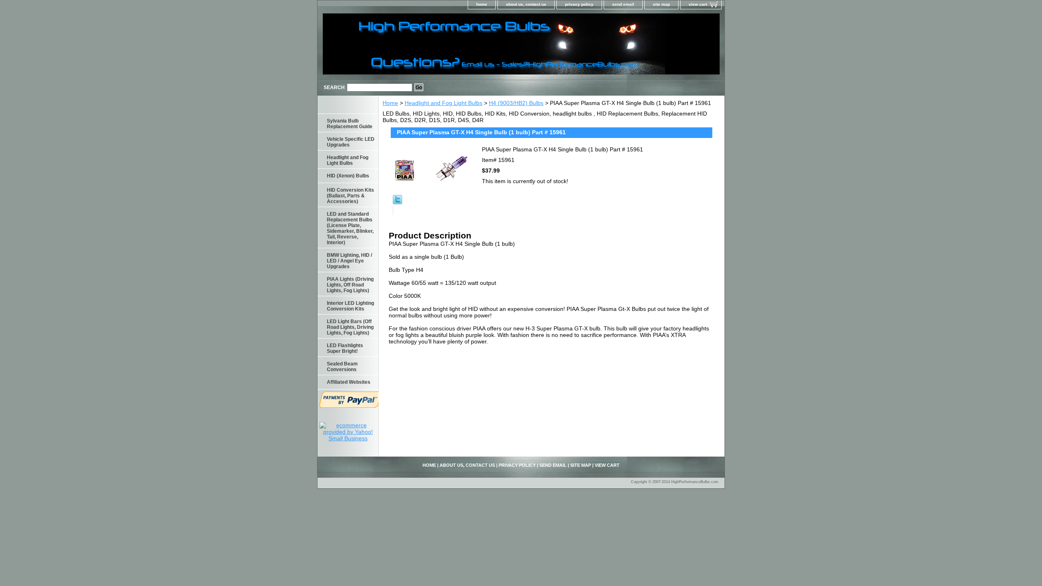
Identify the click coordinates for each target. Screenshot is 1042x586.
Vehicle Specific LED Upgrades (350, 142)
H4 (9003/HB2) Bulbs (516, 103)
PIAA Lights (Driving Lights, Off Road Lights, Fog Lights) (350, 284)
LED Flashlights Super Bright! (345, 348)
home (481, 4)
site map (661, 4)
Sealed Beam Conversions (342, 366)
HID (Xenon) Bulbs (348, 176)
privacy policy (579, 4)
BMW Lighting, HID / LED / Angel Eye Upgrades (349, 260)
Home (390, 103)
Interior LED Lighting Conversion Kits (350, 306)
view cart (698, 4)
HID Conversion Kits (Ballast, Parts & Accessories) (350, 195)
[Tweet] (397, 202)
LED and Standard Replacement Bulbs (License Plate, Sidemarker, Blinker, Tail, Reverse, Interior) (350, 228)
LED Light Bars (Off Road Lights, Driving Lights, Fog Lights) (350, 327)
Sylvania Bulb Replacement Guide (349, 123)
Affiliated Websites (348, 382)
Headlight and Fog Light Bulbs (443, 103)
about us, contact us (526, 4)
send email (623, 4)
